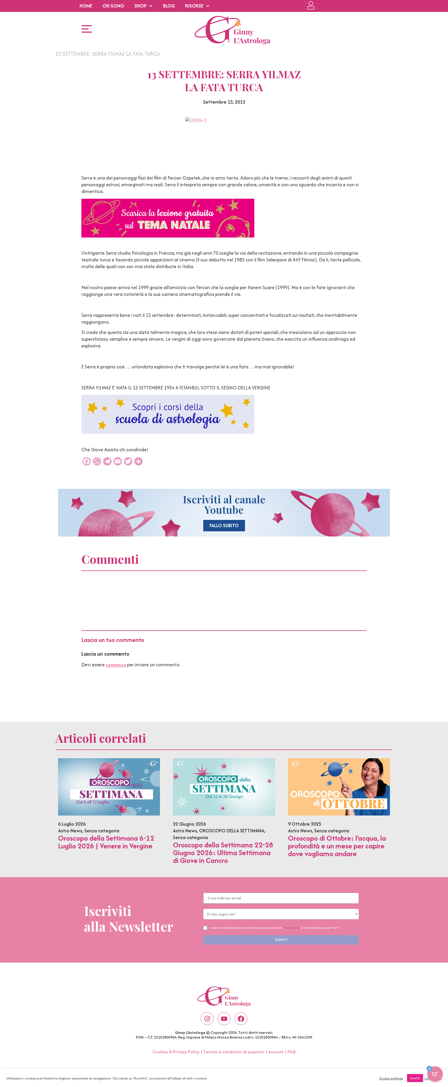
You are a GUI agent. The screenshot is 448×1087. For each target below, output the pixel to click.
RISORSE (194, 5)
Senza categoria (101, 830)
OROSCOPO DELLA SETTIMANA (231, 830)
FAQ (292, 1052)
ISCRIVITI (281, 940)
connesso (116, 664)
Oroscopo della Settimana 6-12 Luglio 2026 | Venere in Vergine (106, 842)
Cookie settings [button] (391, 1078)
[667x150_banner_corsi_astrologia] (167, 431)
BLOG (169, 5)
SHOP (140, 5)
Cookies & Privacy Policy (176, 1052)
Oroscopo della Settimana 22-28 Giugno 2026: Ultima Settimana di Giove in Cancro (223, 853)
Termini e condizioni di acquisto (233, 1052)
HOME (86, 5)
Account (276, 1052)
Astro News (70, 830)
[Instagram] (207, 1018)
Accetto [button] (415, 1078)
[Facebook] (240, 1018)
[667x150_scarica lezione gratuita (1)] (167, 235)
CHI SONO (113, 5)
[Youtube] (224, 1018)
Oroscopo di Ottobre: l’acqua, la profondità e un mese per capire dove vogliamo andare (337, 846)
